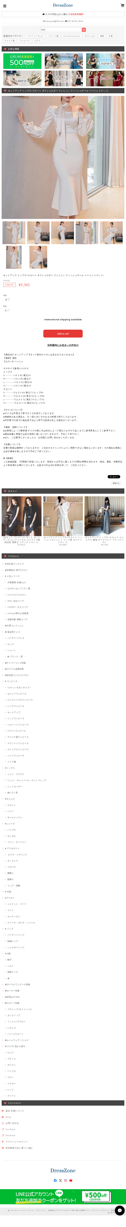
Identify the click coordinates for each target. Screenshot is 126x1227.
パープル (11, 1071)
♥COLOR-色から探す (15, 1046)
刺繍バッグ (12, 941)
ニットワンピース (15, 718)
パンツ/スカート (15, 1034)
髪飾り (10, 879)
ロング (10, 644)
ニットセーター (14, 786)
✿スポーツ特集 (12, 1003)
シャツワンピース (15, 755)
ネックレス (12, 860)
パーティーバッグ (15, 935)
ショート (11, 650)
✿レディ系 (12, 792)
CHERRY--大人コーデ (17, 607)
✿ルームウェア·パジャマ (17, 1040)
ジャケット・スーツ (17, 904)
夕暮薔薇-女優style (16, 582)
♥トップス (10, 768)
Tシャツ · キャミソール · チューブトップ (26, 780)
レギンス (11, 1027)
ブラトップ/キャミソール (19, 1009)
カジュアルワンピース (18, 749)
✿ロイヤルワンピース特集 (17, 984)
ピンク (10, 1052)
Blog (8, 1117)
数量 (5, 306)
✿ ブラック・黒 (15, 656)
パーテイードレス (15, 638)
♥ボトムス (10, 798)
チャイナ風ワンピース (18, 737)
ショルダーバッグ (15, 947)
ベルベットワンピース (18, 724)
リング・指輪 (13, 885)
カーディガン (13, 916)
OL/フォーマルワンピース (20, 699)
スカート (11, 805)
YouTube (10, 1129)
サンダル (11, 836)
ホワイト (11, 1064)
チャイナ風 (9, 40)
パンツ (10, 811)
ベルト (10, 966)
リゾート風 (53, 36)
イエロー (11, 1083)
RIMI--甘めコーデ (15, 601)
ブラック (11, 1058)
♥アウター (10, 898)
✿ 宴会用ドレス (12, 632)
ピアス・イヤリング (17, 854)
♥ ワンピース (11, 681)
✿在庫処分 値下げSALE (16, 570)
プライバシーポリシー (17, 1141)
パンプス (11, 829)
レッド (10, 1089)
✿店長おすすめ (12, 997)
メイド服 (11, 761)
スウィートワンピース (18, 743)
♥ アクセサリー (12, 848)
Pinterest (10, 1135)
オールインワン (14, 817)
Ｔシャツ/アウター (16, 1021)
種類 (5, 295)
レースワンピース (15, 706)
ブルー (10, 1077)
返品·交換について (15, 1110)
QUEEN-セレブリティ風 (18, 588)
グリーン (11, 1095)
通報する (116, 483)
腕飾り (10, 873)
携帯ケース (12, 972)
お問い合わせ (12, 1123)
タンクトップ (13, 1015)
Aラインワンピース (16, 730)
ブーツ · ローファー (16, 842)
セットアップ (13, 712)
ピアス (37, 40)
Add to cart (63, 333)
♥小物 (7, 953)
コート (10, 910)
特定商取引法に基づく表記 (19, 1148)
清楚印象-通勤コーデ (17, 619)
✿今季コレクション (14, 625)
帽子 (9, 959)
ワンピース (24, 40)
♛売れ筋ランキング (14, 563)
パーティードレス (35, 36)
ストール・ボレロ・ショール (21, 922)
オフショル (90, 36)
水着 (111, 36)
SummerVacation (71, 36)
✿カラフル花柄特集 (14, 669)
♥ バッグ (9, 928)
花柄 (102, 36)
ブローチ (11, 867)
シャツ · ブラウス (15, 774)
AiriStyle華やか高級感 (17, 613)
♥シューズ (10, 823)
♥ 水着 (8, 891)
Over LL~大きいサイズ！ (19, 687)
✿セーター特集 (12, 990)
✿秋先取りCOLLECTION (16, 675)
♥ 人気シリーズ (12, 576)
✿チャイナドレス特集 (15, 662)
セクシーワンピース (17, 693)
